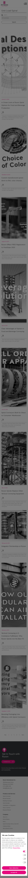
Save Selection (13, 868)
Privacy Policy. (16, 847)
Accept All (14, 872)
